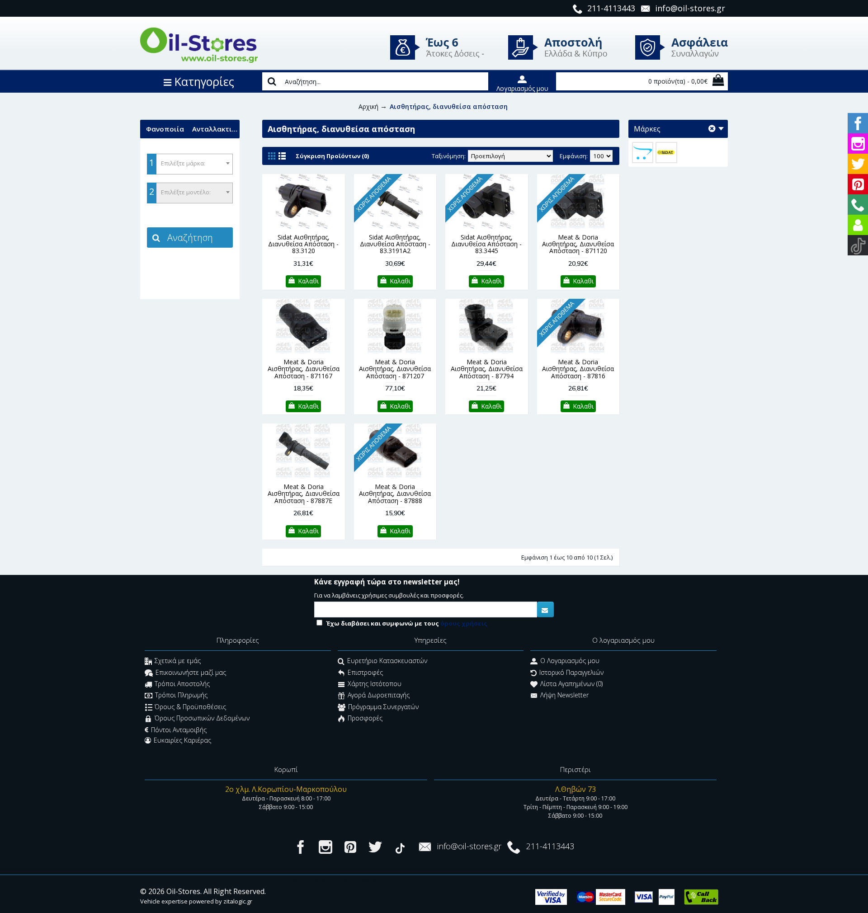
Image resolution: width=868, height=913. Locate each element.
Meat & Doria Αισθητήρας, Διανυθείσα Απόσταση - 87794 (487, 369)
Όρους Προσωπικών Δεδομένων (202, 718)
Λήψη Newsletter (564, 695)
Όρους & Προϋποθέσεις (190, 706)
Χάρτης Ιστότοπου (374, 683)
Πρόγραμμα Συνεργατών (383, 706)
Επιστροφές (365, 672)
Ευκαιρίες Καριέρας (182, 740)
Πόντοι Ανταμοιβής (179, 729)
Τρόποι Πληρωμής (181, 695)
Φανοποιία (165, 128)
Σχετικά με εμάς (178, 661)
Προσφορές (365, 718)
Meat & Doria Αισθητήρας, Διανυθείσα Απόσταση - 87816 (578, 369)
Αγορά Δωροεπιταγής (379, 695)
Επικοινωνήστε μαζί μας (191, 672)
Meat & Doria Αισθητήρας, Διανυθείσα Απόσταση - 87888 (395, 493)
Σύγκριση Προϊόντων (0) (332, 156)
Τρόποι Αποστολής (182, 683)
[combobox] (190, 164)
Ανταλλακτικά (216, 128)
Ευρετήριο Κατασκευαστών (387, 661)
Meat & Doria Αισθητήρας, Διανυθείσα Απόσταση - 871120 (578, 244)
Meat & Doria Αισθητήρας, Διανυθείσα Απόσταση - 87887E (304, 493)
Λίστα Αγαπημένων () (571, 683)
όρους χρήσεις (463, 623)
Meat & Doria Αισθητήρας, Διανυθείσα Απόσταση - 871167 (304, 369)
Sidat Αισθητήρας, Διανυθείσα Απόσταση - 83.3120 (303, 244)
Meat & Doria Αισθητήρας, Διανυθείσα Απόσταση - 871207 (395, 369)
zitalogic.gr (237, 901)
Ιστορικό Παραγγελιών (571, 672)
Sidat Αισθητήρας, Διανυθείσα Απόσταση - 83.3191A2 (395, 244)
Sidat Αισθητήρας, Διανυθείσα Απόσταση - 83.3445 (486, 244)
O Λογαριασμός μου (569, 661)
